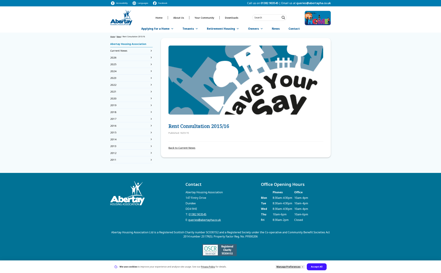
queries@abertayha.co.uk (313, 3)
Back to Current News (181, 147)
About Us (178, 17)
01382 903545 (269, 3)
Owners (253, 29)
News (276, 29)
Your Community (204, 17)
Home (159, 17)
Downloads (231, 17)
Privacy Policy (208, 266)
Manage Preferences (288, 266)
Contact (294, 29)
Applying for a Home (155, 29)
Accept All (316, 266)
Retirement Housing (221, 29)
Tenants (188, 29)
